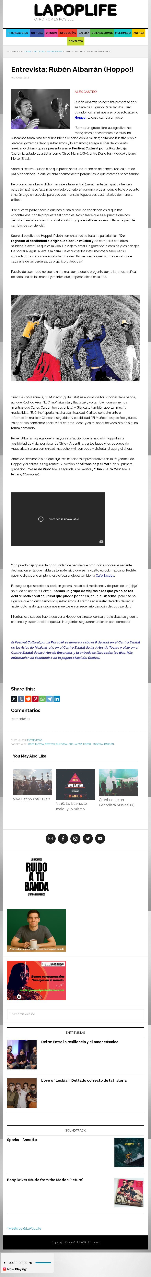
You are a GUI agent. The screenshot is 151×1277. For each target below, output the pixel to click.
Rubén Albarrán (103, 744)
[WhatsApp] (42, 699)
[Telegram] (49, 699)
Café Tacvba (105, 575)
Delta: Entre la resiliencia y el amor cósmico (80, 1042)
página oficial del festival (80, 658)
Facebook (42, 658)
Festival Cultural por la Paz (93, 148)
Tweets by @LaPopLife (24, 1228)
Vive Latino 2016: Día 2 (31, 799)
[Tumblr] (21, 699)
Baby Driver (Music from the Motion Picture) (45, 1180)
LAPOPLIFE (75, 12)
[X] (14, 699)
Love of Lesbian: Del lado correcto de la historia (84, 1080)
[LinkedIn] (56, 699)
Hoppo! (81, 117)
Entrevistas (34, 740)
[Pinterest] (35, 699)
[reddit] (28, 699)
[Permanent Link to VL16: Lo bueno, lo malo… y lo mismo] (75, 771)
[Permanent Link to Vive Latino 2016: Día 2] (32, 771)
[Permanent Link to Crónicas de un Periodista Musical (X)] (118, 771)
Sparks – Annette (22, 1140)
